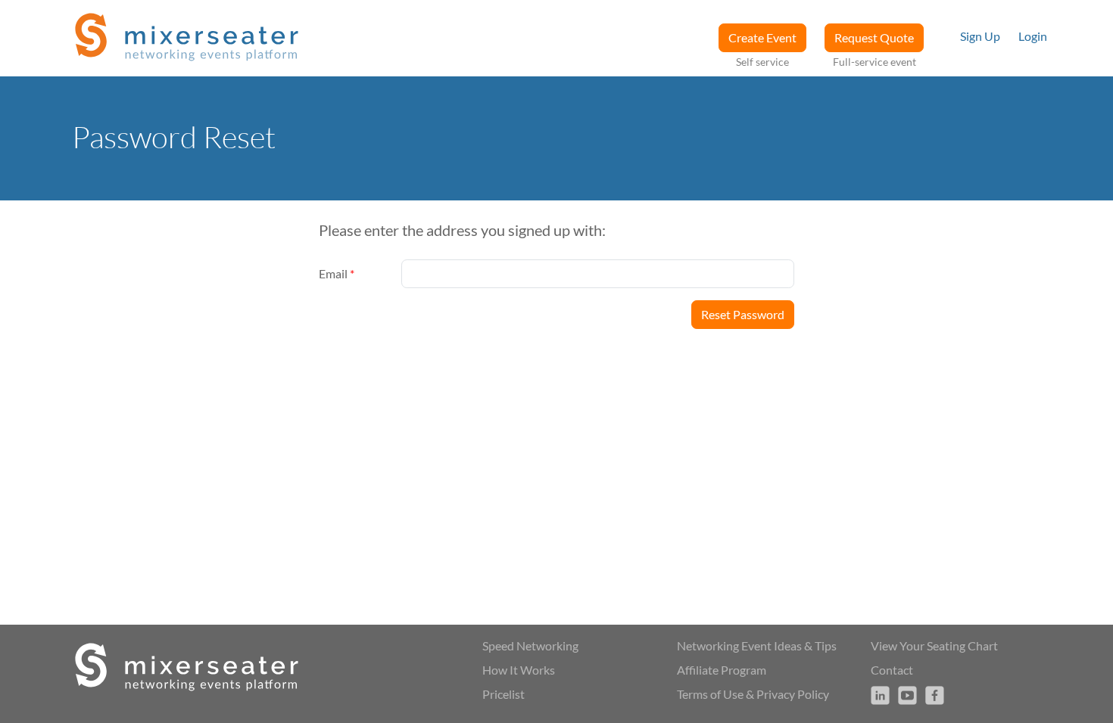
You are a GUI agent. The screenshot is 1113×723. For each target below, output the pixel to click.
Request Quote (874, 37)
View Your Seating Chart (934, 645)
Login (1032, 36)
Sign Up (980, 36)
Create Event (762, 37)
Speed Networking (530, 645)
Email (336, 273)
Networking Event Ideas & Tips (757, 645)
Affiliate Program (721, 669)
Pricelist (503, 694)
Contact (892, 669)
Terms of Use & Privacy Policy (753, 694)
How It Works (518, 669)
